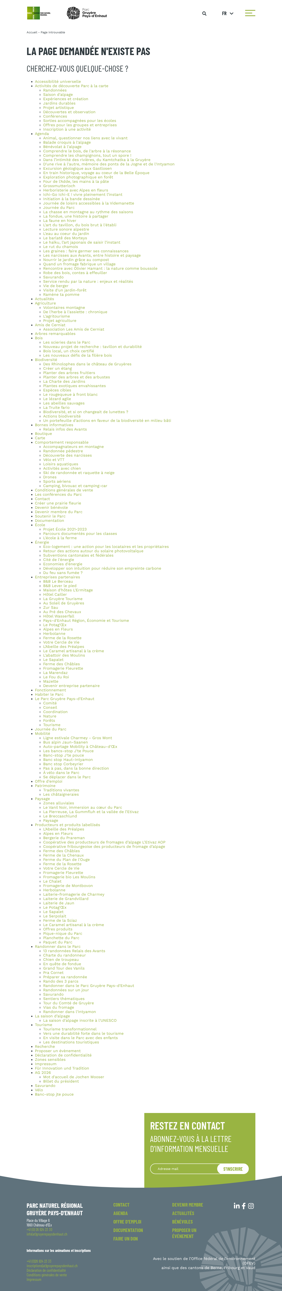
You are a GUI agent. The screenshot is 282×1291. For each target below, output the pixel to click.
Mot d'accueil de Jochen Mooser (73, 1077)
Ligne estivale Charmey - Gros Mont (77, 738)
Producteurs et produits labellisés (67, 825)
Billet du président (61, 1081)
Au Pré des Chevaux (62, 612)
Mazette (50, 681)
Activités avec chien (62, 468)
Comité (50, 703)
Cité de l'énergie (58, 559)
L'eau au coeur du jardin (66, 233)
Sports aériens (57, 481)
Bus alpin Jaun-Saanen (65, 742)
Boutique (43, 433)
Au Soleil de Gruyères (63, 603)
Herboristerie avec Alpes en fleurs (75, 190)
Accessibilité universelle (58, 81)
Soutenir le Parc (50, 516)
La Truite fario (56, 407)
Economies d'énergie (62, 564)
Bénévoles (182, 1222)
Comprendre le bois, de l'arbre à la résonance (87, 151)
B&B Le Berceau (58, 581)
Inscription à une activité (67, 129)
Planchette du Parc (61, 938)
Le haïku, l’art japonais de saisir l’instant (81, 242)
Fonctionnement (50, 690)
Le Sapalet (53, 659)
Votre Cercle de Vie (61, 642)
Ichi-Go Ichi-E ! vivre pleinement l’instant (82, 194)
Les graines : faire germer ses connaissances (86, 251)
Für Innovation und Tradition (62, 1068)
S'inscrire (233, 1169)
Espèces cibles (57, 390)
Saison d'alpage (58, 94)
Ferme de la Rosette (62, 638)
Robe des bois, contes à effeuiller (75, 273)
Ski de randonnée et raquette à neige (79, 472)
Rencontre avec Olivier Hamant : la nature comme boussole (100, 268)
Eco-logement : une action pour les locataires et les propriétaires (106, 546)
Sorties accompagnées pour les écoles (79, 120)
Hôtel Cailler (55, 594)
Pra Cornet (53, 972)
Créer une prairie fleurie (58, 503)
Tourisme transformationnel (70, 1029)
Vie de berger (56, 286)
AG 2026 (43, 1072)
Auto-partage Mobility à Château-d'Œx (80, 746)
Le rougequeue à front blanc (70, 394)
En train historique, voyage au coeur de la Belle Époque (96, 173)
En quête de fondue (62, 964)
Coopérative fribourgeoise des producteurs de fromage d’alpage (104, 846)
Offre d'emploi (48, 781)
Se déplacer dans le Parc (67, 777)
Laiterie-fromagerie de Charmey (73, 894)
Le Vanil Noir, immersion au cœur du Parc (82, 807)
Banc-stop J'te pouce (63, 755)
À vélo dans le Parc (61, 772)
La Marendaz (55, 672)
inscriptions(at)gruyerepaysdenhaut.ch (52, 1265)
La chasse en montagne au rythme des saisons (88, 212)
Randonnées (55, 90)
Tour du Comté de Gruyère (68, 1003)
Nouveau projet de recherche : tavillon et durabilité (92, 346)
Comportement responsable (62, 442)
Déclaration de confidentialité (63, 1055)
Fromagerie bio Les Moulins (69, 877)
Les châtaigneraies (61, 794)
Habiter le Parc (49, 694)
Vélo (39, 1090)
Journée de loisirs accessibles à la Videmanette (88, 203)
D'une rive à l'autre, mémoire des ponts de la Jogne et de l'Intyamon (109, 164)
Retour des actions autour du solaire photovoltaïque (93, 551)
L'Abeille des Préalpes (63, 646)
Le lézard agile (57, 399)
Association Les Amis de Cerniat (73, 329)
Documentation (49, 520)
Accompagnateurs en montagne (73, 446)
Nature (49, 716)
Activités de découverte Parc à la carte (71, 86)
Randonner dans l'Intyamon (69, 1011)
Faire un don (125, 1239)
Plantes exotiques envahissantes (74, 386)
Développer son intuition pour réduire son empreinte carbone (102, 568)
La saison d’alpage (52, 1016)
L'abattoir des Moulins (64, 655)
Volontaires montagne (64, 307)
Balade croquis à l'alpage (67, 142)
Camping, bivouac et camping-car (75, 486)
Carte (40, 438)
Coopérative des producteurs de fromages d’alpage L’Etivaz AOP (104, 842)
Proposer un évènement (58, 1051)
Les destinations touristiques (71, 1042)
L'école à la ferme (60, 538)
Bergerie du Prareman (64, 838)
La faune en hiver (59, 220)
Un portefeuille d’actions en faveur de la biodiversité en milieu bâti (107, 420)
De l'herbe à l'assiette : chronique (75, 312)
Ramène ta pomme (61, 294)
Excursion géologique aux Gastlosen (77, 168)
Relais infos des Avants (65, 429)
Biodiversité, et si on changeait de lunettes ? (85, 412)
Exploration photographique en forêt (78, 177)
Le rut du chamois (60, 246)
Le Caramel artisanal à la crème (73, 651)
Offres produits (57, 929)
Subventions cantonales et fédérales (78, 555)
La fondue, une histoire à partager (75, 216)
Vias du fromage (58, 1007)
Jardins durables (59, 103)
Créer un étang (57, 368)
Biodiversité (46, 359)
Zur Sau (50, 607)
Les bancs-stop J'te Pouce (68, 751)
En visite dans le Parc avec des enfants (80, 1038)
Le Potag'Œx (54, 625)
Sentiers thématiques (64, 998)
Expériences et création (65, 99)
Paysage (42, 798)
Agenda (42, 133)
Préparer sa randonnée (65, 977)
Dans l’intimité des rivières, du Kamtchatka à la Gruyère (96, 160)
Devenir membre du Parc (58, 512)
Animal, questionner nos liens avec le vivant (85, 138)
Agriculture (45, 303)
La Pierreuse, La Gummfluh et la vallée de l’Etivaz (91, 812)
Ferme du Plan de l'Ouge (66, 859)
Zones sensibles (50, 1059)
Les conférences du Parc (58, 494)
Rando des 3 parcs (60, 981)
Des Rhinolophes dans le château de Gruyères (87, 364)
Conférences (55, 116)
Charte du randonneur (64, 955)
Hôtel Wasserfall (58, 616)
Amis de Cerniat (50, 325)
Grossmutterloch (59, 186)
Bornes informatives (54, 425)
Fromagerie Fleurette (63, 668)
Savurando (53, 277)
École (40, 525)
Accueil (32, 32)
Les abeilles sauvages (64, 403)
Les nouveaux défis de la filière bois (77, 355)
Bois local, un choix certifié (68, 351)
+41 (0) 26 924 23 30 (39, 1229)
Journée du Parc (59, 207)
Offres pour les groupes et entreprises (80, 125)
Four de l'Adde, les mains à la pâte (76, 181)
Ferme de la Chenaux (63, 855)
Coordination (55, 712)
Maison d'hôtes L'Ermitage (68, 590)
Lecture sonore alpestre (66, 229)
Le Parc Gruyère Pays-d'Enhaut (64, 699)
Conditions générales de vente (64, 490)
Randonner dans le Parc (58, 946)
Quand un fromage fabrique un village (79, 264)
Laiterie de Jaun (58, 903)
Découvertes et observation (69, 112)
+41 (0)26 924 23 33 (39, 1261)
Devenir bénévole (51, 507)
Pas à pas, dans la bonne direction (76, 768)
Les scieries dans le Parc (66, 342)
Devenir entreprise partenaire (71, 685)
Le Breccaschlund (60, 816)
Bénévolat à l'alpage (62, 146)
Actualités (44, 299)
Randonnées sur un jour (66, 990)
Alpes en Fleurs (58, 629)
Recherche (45, 1046)
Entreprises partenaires (57, 577)
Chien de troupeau (61, 959)
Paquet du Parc (57, 942)
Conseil (50, 707)
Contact (42, 499)
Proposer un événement (184, 1233)
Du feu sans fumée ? (63, 572)
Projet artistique (58, 107)
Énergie (42, 542)
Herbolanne (54, 633)
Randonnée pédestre (63, 451)
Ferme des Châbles (61, 664)
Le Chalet (52, 881)
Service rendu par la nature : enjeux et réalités (88, 281)
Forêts (49, 720)
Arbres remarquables (55, 333)
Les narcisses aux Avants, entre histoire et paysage (92, 255)
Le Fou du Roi (56, 677)
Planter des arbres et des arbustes (76, 377)
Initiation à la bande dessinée (71, 199)
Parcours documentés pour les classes (80, 533)
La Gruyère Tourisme (63, 599)
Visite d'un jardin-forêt (64, 290)
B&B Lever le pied (60, 586)
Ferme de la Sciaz (60, 920)
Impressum (46, 1064)
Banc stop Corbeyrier (63, 764)
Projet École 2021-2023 (65, 529)
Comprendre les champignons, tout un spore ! (87, 155)
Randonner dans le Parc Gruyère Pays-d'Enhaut (88, 985)
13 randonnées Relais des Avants (74, 951)
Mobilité (42, 733)
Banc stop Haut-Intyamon (68, 759)
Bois (39, 338)
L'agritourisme (56, 316)
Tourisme (51, 725)
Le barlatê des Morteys (65, 238)
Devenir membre (187, 1205)
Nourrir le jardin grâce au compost (76, 259)
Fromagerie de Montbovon (68, 885)
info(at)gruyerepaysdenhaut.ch (47, 1234)
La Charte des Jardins (64, 381)
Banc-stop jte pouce (54, 1094)
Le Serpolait (54, 916)
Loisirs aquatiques (60, 464)
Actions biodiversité (62, 416)
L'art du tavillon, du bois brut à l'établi (79, 225)
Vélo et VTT (53, 459)
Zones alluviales (58, 803)
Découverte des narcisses (67, 455)
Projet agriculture (59, 320)
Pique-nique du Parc (62, 933)
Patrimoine (45, 785)
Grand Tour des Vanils (64, 968)
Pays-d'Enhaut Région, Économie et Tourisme (86, 620)
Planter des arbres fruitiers (69, 373)
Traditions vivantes (61, 790)
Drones (50, 477)
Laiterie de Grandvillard (66, 898)
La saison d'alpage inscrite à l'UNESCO (80, 1020)
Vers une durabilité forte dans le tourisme (83, 1033)
